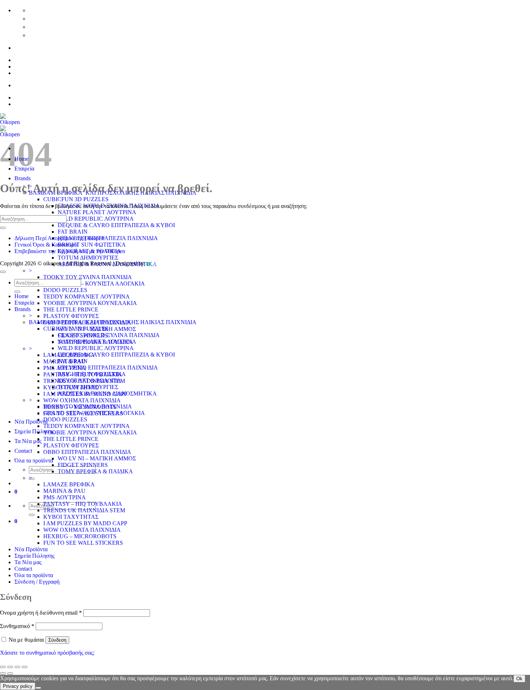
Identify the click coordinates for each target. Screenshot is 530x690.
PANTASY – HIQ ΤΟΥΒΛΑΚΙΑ (82, 504)
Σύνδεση (57, 640)
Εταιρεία (24, 303)
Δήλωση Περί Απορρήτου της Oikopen (59, 238)
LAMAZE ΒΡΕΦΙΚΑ (69, 484)
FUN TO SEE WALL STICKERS (83, 543)
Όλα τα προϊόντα (33, 460)
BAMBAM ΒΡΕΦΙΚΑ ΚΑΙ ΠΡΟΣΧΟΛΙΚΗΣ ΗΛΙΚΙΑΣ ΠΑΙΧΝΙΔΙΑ (112, 322)
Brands (22, 178)
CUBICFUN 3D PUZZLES (76, 199)
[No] (38, 688)
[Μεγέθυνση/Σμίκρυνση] (3, 667)
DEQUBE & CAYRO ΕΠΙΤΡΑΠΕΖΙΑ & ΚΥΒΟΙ (116, 225)
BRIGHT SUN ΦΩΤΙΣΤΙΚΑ (92, 245)
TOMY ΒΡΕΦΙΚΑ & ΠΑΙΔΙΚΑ (95, 471)
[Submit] (32, 515)
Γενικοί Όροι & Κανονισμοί (46, 245)
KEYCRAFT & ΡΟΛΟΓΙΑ (89, 380)
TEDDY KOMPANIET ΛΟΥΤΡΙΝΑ (86, 296)
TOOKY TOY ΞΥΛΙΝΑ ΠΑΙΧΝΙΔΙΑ (87, 277)
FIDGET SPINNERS (83, 465)
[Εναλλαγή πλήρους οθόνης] (10, 667)
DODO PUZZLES (65, 290)
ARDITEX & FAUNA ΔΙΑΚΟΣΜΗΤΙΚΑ (107, 393)
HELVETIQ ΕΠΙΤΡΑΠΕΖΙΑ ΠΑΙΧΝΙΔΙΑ (108, 238)
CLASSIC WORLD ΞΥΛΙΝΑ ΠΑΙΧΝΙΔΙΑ (109, 335)
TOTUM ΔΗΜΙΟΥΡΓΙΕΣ (88, 258)
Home (21, 296)
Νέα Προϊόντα (31, 422)
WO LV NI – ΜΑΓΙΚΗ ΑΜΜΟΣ (97, 458)
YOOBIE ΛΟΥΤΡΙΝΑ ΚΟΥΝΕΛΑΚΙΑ (90, 303)
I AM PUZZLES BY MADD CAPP (85, 523)
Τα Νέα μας (27, 441)
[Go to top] (3, 272)
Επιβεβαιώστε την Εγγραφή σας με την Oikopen (69, 251)
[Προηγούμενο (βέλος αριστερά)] (3, 673)
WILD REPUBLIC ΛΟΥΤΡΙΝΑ (96, 219)
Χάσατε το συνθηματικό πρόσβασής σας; (47, 653)
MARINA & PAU (64, 491)
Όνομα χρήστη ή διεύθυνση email (41, 613)
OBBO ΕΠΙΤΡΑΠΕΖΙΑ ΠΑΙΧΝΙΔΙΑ (87, 452)
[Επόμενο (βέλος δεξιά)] (10, 673)
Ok (519, 678)
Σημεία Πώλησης (34, 431)
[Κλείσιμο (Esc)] (24, 667)
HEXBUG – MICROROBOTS (79, 536)
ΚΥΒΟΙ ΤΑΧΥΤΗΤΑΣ (70, 517)
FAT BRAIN (73, 232)
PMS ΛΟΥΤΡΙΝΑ (64, 497)
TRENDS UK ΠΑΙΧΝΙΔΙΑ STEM (84, 510)
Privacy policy (17, 686)
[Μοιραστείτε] (17, 667)
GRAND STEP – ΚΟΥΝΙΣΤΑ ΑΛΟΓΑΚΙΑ (94, 283)
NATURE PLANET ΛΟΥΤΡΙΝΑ (97, 212)
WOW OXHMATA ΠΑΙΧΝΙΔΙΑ (82, 400)
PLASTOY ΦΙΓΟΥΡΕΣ (71, 316)
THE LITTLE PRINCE (70, 309)
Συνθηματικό (17, 626)
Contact (23, 451)
